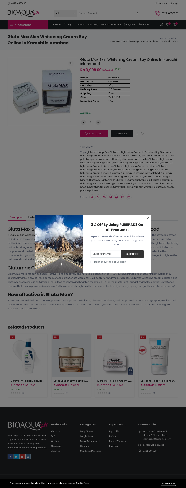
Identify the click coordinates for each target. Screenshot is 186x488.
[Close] (148, 218)
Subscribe (132, 254)
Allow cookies (168, 483)
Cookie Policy (82, 483)
